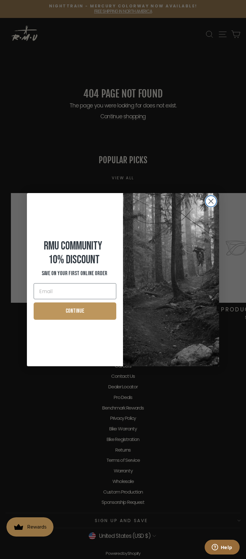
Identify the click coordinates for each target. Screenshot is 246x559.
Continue (75, 311)
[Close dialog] (211, 201)
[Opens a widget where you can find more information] (222, 548)
